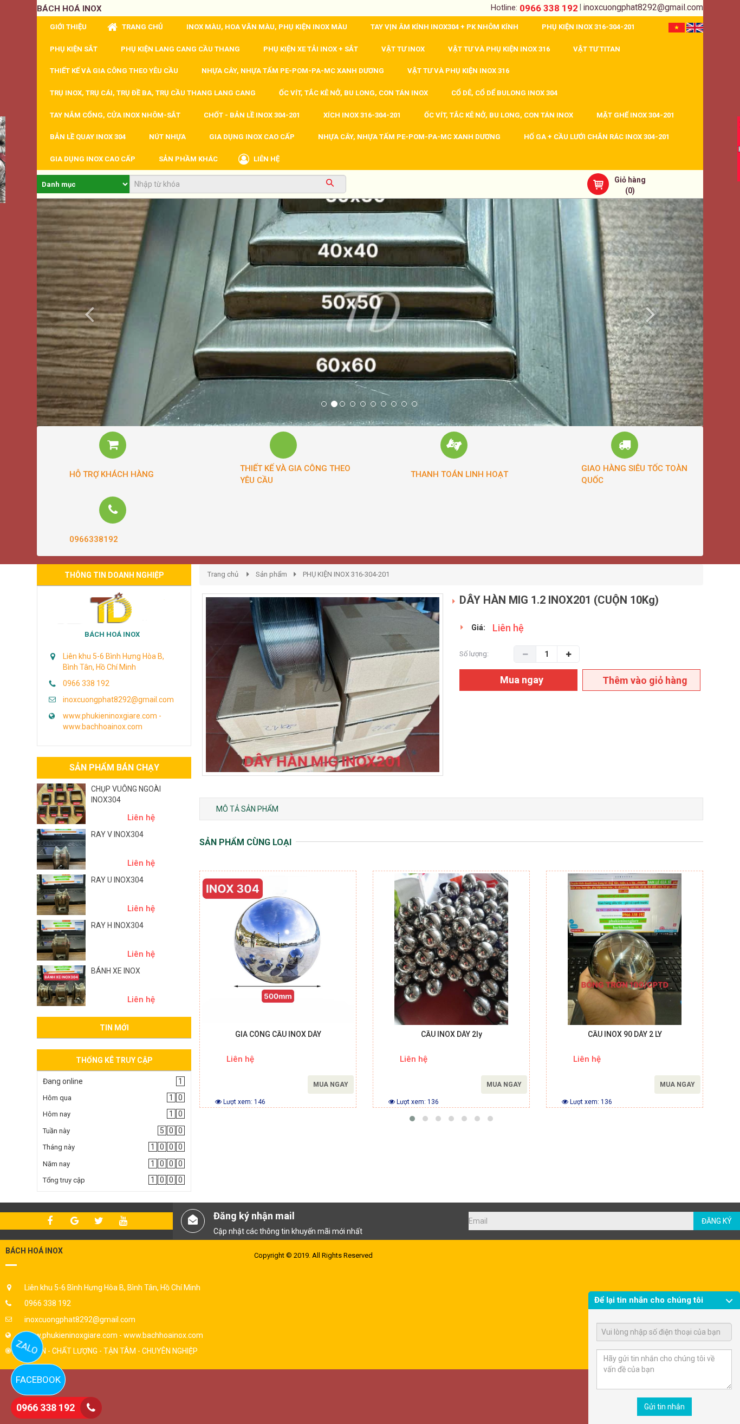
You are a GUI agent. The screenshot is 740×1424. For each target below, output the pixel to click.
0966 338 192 (549, 8)
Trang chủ (222, 574)
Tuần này (56, 1131)
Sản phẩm (271, 574)
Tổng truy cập (64, 1180)
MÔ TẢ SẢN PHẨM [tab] (247, 809)
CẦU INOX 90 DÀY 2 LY (625, 1034)
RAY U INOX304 (117, 880)
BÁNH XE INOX (115, 970)
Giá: (478, 627)
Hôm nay (56, 1114)
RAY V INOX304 (117, 834)
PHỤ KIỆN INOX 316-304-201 (346, 574)
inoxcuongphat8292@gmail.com (643, 7)
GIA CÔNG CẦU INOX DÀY (278, 1034)
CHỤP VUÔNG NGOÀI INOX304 (126, 794)
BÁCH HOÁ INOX (112, 634)
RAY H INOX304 (117, 925)
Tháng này (59, 1147)
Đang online (63, 1081)
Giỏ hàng (630, 179)
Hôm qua (57, 1098)
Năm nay (56, 1164)
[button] (87, 312)
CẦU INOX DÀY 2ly (451, 1034)
